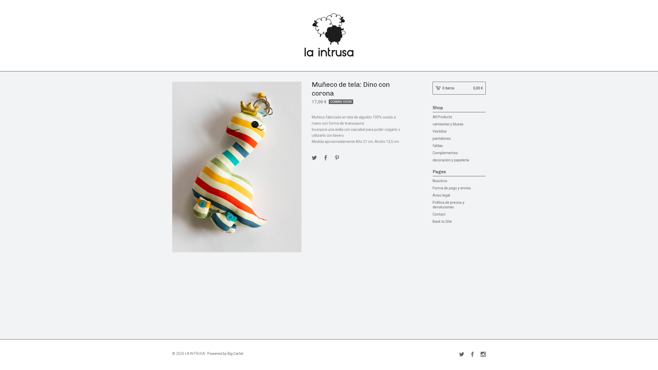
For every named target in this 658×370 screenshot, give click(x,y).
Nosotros (440, 181)
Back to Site (442, 221)
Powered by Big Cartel (225, 353)
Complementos (445, 153)
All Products (442, 117)
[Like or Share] (325, 158)
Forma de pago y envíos (452, 188)
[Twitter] (461, 355)
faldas (438, 146)
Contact (439, 214)
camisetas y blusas (448, 124)
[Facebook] (472, 355)
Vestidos (440, 131)
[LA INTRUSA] (329, 35)
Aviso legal (441, 195)
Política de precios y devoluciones (448, 204)
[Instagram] (483, 355)
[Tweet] (314, 158)
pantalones (442, 138)
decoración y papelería (451, 160)
